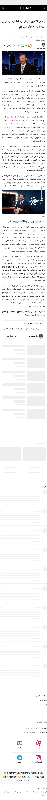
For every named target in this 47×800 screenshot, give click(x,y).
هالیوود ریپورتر (15, 120)
